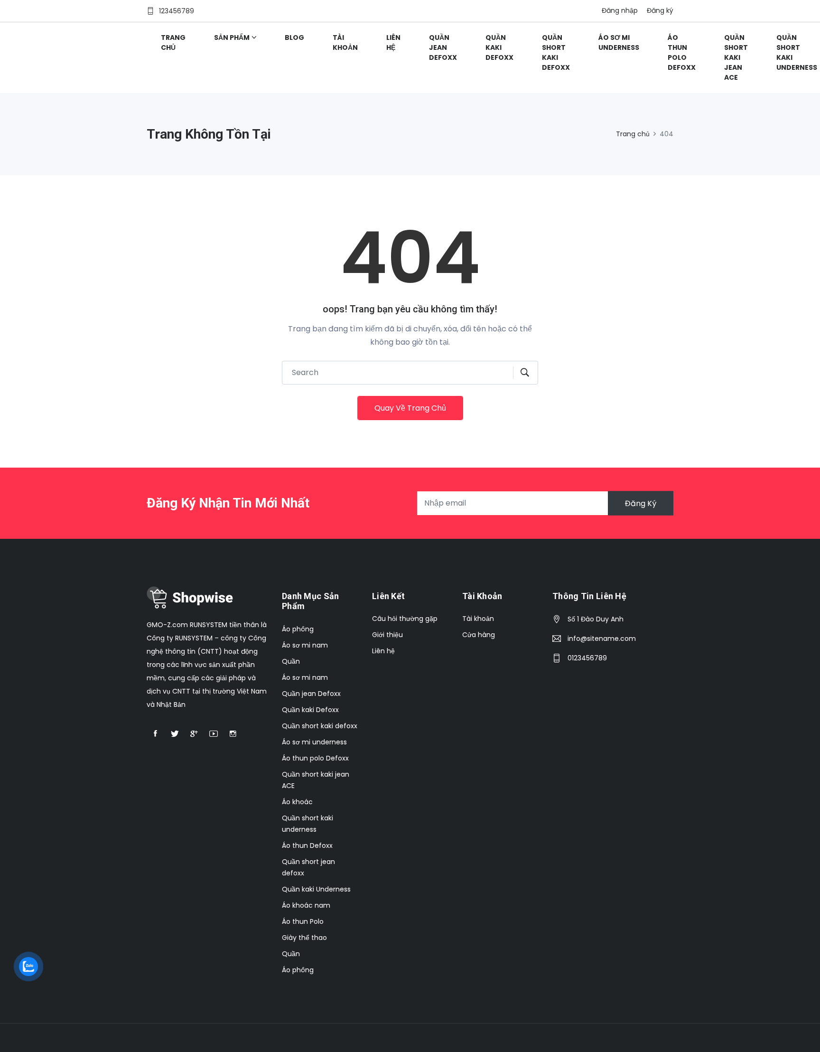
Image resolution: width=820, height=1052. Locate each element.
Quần (291, 661)
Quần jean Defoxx (443, 47)
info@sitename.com (602, 638)
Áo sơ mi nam (305, 645)
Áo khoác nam (306, 905)
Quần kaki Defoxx (499, 47)
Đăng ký (660, 10)
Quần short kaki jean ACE (736, 57)
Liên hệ (393, 42)
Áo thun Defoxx (307, 845)
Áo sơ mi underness (618, 42)
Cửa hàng (478, 634)
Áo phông (298, 629)
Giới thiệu (387, 634)
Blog (294, 37)
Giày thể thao (304, 937)
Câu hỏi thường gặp (405, 618)
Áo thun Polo (303, 921)
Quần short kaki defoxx (556, 52)
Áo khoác (297, 802)
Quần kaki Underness (316, 889)
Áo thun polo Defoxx (682, 52)
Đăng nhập (620, 10)
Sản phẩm (232, 37)
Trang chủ (173, 42)
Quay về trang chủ (410, 408)
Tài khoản (345, 42)
